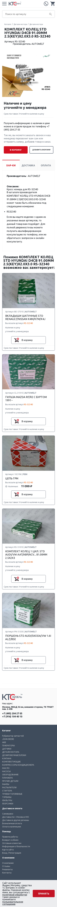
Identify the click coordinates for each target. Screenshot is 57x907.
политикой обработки (14, 894)
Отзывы (6, 866)
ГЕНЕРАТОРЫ (8, 745)
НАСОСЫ (6, 771)
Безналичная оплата (12, 823)
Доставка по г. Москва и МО (15, 817)
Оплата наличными (11, 826)
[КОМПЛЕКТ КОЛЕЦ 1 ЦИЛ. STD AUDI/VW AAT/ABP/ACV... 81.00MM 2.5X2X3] (28, 526)
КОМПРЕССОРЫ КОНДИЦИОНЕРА (18, 765)
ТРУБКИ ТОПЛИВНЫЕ (12, 794)
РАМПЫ (5, 784)
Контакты (7, 873)
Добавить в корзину (41, 150)
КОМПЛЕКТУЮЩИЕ (11, 762)
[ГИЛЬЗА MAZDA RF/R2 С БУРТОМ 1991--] (28, 372)
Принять (43, 893)
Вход (4, 853)
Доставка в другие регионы (15, 820)
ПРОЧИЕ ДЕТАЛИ (10, 781)
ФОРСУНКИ (7, 803)
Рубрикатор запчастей (13, 736)
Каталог (7, 24)
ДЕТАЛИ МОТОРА (10, 752)
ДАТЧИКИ (6, 749)
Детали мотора (20, 24)
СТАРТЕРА (7, 791)
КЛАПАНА (6, 758)
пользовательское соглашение (12, 902)
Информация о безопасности (16, 846)
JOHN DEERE (8, 739)
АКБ (4, 742)
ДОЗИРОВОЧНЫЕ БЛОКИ (14, 755)
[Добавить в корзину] (16, 340)
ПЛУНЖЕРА (7, 778)
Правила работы (10, 837)
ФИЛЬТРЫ (7, 800)
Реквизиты (7, 869)
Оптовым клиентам (11, 843)
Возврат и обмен (10, 840)
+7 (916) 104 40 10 (12, 716)
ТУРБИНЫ (6, 797)
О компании (8, 863)
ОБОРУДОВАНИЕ (10, 774)
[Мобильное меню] (4, 3)
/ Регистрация (14, 853)
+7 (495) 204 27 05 (46, 3)
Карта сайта (8, 849)
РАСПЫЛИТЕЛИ (9, 787)
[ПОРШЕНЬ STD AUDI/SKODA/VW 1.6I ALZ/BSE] (28, 610)
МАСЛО (6, 768)
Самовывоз (7, 814)
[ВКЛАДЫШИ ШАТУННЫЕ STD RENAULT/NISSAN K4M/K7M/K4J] (28, 290)
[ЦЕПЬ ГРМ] (28, 453)
